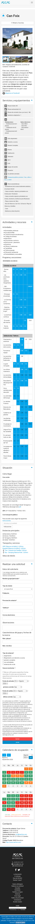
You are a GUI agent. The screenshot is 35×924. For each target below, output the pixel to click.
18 (9, 779)
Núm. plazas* (7, 638)
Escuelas (17, 888)
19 (13, 779)
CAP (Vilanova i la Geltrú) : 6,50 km (13, 546)
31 (4, 786)
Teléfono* (6, 608)
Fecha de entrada (8, 681)
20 (17, 779)
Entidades (17, 890)
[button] (12, 59)
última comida (7, 697)
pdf (20, 507)
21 (22, 779)
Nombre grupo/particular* (11, 578)
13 (17, 776)
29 (26, 782)
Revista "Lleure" (17, 880)
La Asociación (18, 874)
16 (30, 776)
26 (13, 782)
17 (4, 779)
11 (9, 776)
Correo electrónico (9, 615)
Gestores (17, 894)
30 (30, 782)
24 (4, 782)
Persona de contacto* (10, 600)
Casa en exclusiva (8, 668)
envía (17, 742)
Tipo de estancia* (8, 653)
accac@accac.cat (18, 864)
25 (9, 782)
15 (26, 776)
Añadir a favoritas (18, 23)
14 (22, 776)
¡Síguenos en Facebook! (12, 93)
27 (17, 782)
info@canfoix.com (21, 834)
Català (17, 905)
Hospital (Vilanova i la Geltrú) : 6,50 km (14, 548)
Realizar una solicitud (18, 886)
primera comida (8, 687)
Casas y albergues (17, 884)
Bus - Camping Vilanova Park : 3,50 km (16, 552)
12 (13, 776)
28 (22, 782)
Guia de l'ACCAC (17, 878)
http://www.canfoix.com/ (13, 842)
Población (6, 593)
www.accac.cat (18, 866)
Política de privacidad (17, 898)
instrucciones (7, 520)
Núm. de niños (7, 646)
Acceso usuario (17, 902)
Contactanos (17, 900)
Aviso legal (17, 896)
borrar (17, 739)
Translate (22, 909)
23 (30, 779)
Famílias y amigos (17, 892)
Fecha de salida (8, 691)
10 (4, 776)
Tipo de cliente (7, 586)
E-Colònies (17, 876)
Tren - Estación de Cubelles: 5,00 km (15, 550)
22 (26, 779)
